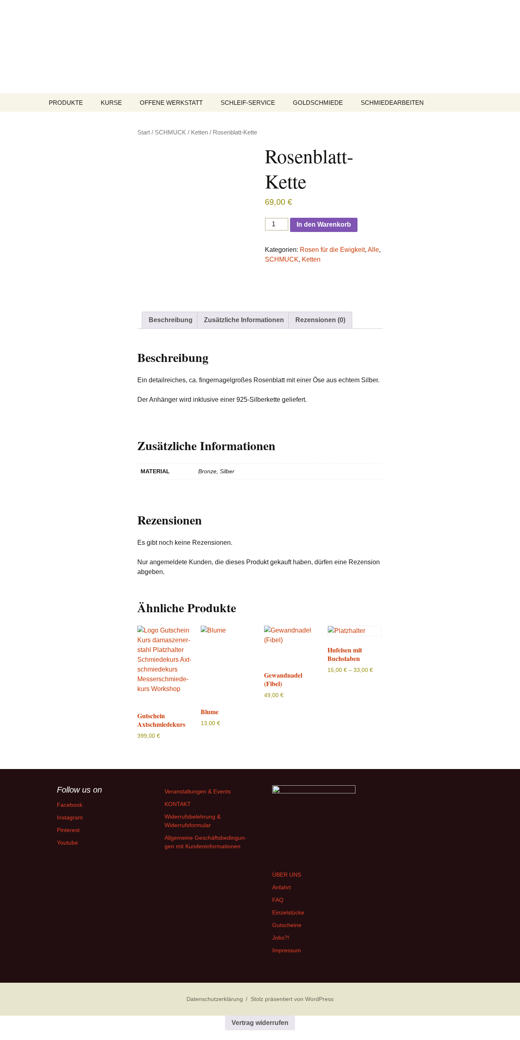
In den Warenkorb (324, 224)
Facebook (69, 805)
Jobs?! (280, 937)
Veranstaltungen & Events (198, 791)
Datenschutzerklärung (214, 999)
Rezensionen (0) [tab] (320, 319)
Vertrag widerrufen (260, 1022)
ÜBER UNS (286, 874)
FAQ (278, 900)
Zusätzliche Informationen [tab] (244, 319)
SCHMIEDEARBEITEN (392, 102)
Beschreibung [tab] (171, 319)
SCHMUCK (170, 132)
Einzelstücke (288, 912)
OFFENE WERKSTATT (171, 102)
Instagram (70, 817)
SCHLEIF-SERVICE (248, 102)
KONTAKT (178, 804)
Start (143, 132)
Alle (373, 249)
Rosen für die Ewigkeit (332, 249)
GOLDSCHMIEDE (318, 102)
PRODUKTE (66, 102)
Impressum (286, 950)
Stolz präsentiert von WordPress (292, 999)
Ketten (199, 132)
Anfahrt (281, 887)
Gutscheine (286, 925)
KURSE (111, 102)
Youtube (67, 842)
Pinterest (68, 830)
